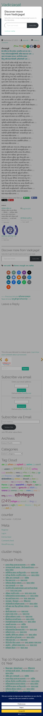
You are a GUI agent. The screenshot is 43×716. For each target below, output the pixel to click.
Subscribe (32, 25)
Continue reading (9, 31)
